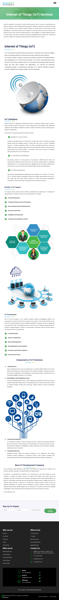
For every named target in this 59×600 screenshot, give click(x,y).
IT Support (32, 536)
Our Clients (5, 536)
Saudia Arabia (37, 590)
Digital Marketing (34, 545)
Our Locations (22, 590)
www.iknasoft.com (38, 561)
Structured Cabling (7, 557)
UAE (27, 590)
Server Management (35, 542)
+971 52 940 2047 (37, 555)
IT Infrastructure (34, 533)
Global (31, 590)
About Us (5, 533)
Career (4, 542)
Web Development (7, 551)
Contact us (5, 539)
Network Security (34, 539)
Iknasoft (6, 597)
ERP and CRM (6, 563)
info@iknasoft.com (38, 558)
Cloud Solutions (6, 560)
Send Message (50, 510)
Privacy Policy (6, 545)
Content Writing (6, 554)
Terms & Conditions (43, 596)
